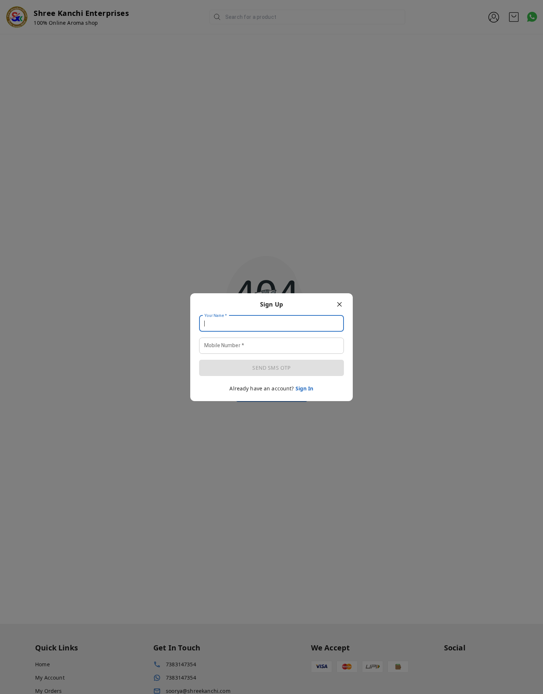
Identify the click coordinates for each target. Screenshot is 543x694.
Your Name (215, 315)
